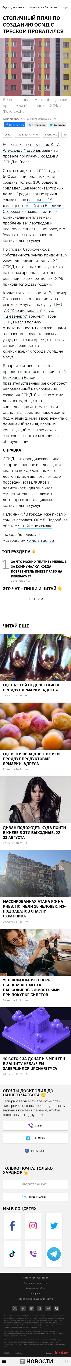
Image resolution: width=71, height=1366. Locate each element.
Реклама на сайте (35, 1288)
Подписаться (38, 1196)
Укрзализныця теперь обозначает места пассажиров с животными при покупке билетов (31, 987)
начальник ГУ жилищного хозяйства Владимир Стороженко (33, 205)
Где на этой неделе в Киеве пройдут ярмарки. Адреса (31, 687)
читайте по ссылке (35, 525)
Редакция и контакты (35, 1283)
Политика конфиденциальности (35, 1298)
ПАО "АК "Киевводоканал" (32, 307)
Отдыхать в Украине (43, 7)
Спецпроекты (36, 1293)
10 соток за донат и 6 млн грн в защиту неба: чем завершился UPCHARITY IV (34, 1063)
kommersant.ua (40, 540)
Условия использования (35, 1277)
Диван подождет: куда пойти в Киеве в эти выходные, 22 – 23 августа (34, 832)
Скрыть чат (36, 599)
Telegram (38, 1138)
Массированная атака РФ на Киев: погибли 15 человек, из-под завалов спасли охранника (34, 909)
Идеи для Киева (13, 7)
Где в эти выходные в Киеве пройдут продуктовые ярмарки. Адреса (32, 758)
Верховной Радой (19, 377)
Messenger (38, 1151)
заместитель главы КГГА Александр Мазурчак (31, 147)
